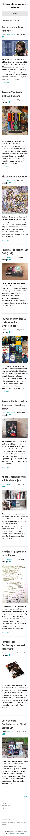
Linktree (4, 824)
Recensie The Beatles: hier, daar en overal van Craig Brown (15, 405)
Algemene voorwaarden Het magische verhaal (15, 822)
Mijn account (5, 808)
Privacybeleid (6, 819)
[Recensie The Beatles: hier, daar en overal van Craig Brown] (15, 428)
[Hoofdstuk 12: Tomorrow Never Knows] (15, 584)
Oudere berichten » (21, 796)
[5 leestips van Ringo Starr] (15, 200)
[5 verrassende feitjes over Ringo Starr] (15, 48)
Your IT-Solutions (20, 833)
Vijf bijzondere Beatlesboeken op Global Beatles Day (14, 724)
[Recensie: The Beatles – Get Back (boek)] (15, 271)
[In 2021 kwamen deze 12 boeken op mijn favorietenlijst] (15, 349)
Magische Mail (6, 805)
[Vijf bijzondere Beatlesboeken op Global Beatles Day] (15, 747)
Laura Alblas (10, 833)
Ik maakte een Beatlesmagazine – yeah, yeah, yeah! (14, 645)
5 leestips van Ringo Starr (14, 176)
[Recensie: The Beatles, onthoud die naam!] (15, 120)
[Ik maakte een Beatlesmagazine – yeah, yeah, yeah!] (15, 670)
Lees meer (5, 82)
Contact (4, 803)
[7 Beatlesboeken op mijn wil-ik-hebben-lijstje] (15, 500)
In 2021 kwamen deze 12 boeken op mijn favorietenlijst (14, 322)
